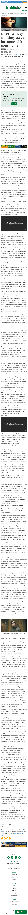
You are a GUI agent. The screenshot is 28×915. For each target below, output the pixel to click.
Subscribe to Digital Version (14, 868)
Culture (7, 13)
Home (2, 13)
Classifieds (14, 879)
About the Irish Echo (14, 901)
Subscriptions (14, 906)
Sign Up (14, 103)
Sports (14, 888)
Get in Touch (14, 874)
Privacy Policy (14, 904)
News (14, 885)
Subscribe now (23, 10)
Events (14, 893)
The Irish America (14, 895)
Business (14, 890)
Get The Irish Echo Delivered (14, 866)
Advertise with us (14, 877)
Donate (22, 911)
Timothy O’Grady (17, 54)
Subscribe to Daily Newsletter (14, 863)
